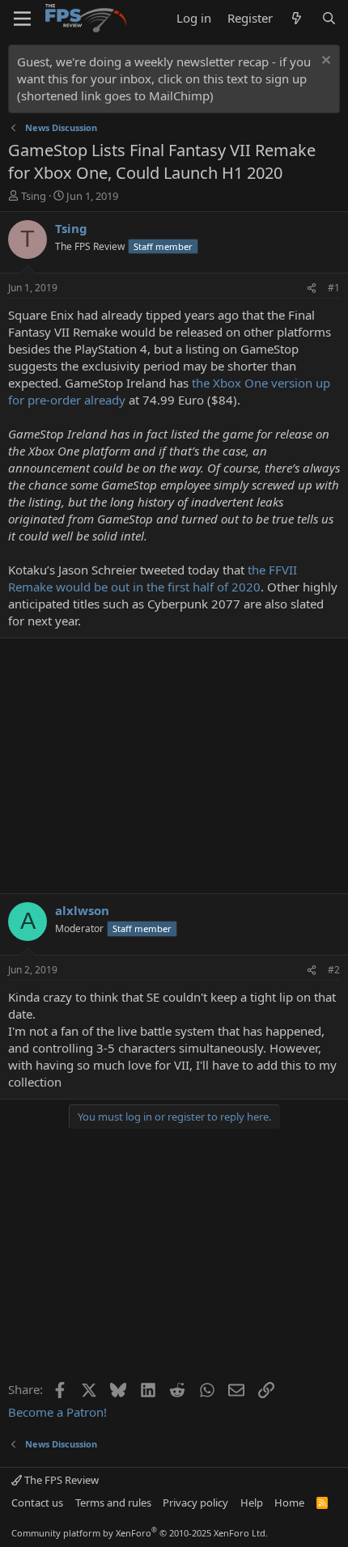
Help (251, 1502)
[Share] (311, 288)
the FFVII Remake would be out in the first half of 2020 (152, 578)
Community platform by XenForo (139, 1533)
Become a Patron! (57, 1412)
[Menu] (22, 18)
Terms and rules (113, 1502)
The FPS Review (60, 1480)
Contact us (37, 1502)
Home (289, 1502)
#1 (334, 288)
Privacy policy (195, 1502)
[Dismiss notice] (324, 61)
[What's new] (296, 18)
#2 (334, 970)
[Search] (329, 18)
